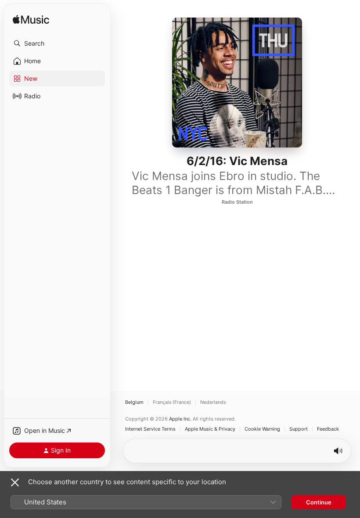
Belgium (134, 402)
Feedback (328, 429)
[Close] (15, 482)
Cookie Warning (262, 429)
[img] (31, 20)
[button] (57, 43)
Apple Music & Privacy (210, 429)
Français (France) (172, 402)
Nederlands (213, 402)
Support (298, 429)
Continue (318, 502)
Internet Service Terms (150, 429)
